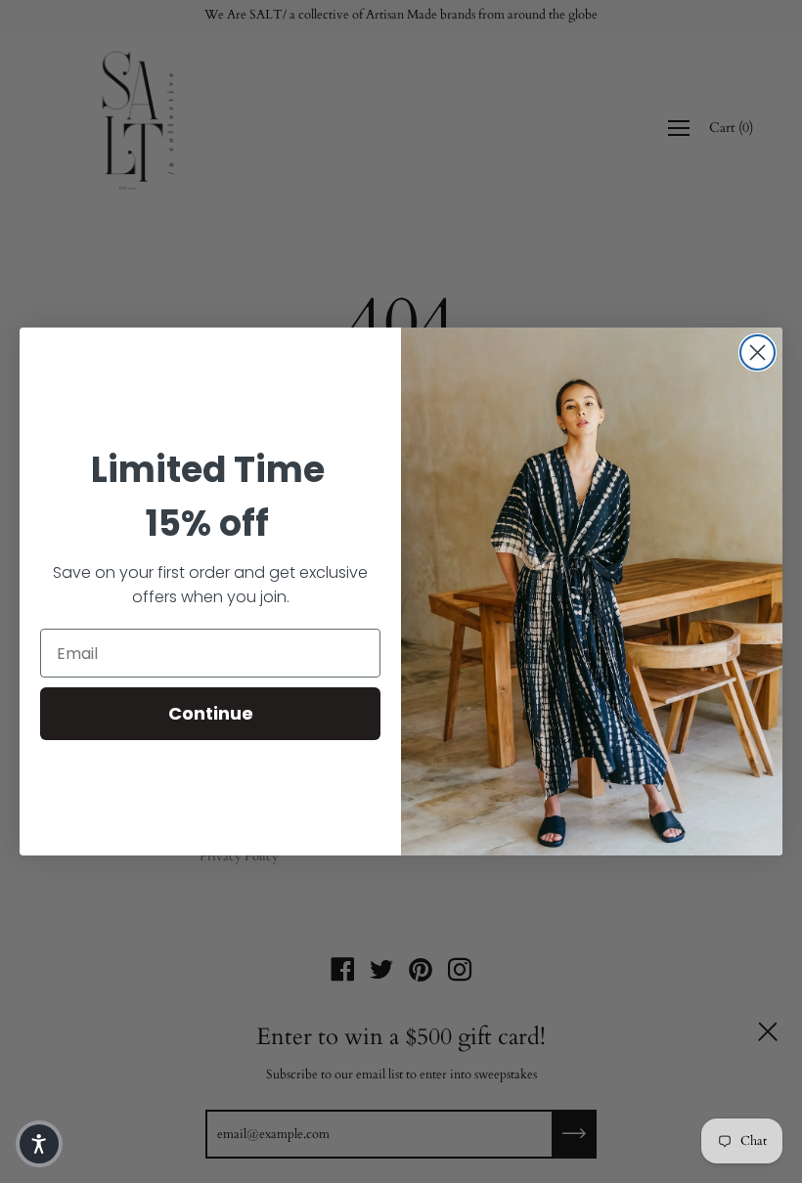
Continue (210, 713)
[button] (39, 1143)
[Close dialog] (757, 352)
